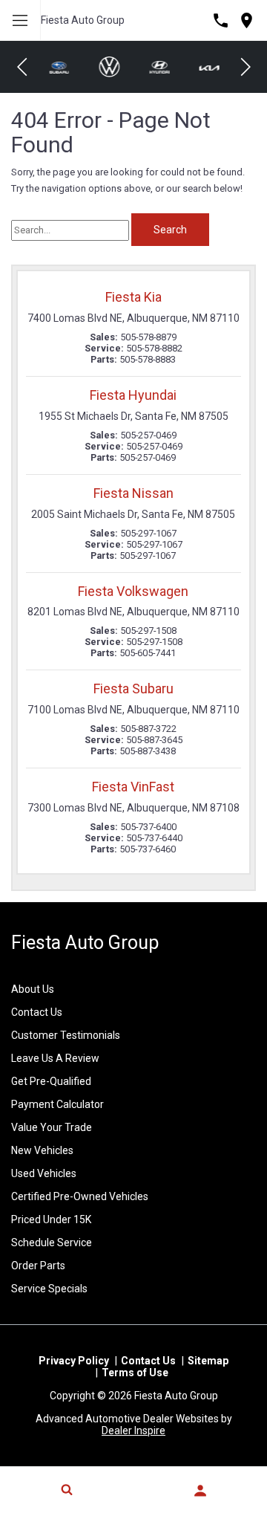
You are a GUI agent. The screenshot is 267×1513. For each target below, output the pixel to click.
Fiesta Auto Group (83, 20)
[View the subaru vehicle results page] (58, 66)
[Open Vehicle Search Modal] (67, 1489)
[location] (246, 20)
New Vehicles (42, 1150)
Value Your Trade (51, 1127)
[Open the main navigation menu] (20, 20)
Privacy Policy (74, 1361)
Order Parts (38, 1265)
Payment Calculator (57, 1104)
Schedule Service (51, 1242)
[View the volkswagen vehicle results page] (109, 67)
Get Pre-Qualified (51, 1081)
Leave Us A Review (55, 1058)
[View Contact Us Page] (220, 20)
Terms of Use (135, 1372)
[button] (22, 67)
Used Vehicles (43, 1173)
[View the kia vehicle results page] (209, 67)
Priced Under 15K (51, 1219)
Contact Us (36, 1012)
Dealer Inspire (133, 1430)
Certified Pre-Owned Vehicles (79, 1196)
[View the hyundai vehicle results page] (159, 67)
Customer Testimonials (65, 1035)
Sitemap (208, 1361)
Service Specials (49, 1289)
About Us (32, 989)
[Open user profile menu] (200, 1490)
